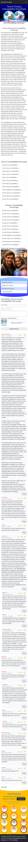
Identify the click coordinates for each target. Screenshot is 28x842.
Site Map (15, 840)
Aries (4, 808)
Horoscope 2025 (6, 291)
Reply (24, 494)
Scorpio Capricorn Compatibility (11, 238)
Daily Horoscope (6, 282)
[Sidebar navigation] (26, 2)
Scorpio (14, 822)
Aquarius (14, 828)
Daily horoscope (14, 794)
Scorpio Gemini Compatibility (10, 217)
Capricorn (4, 828)
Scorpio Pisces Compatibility (10, 244)
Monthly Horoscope (7, 288)
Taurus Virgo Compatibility (9, 180)
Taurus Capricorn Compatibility (11, 193)
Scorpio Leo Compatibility (9, 223)
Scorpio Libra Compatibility (9, 229)
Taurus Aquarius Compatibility (10, 196)
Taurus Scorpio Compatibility (10, 186)
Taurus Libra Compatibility (9, 183)
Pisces (24, 828)
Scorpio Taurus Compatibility (10, 213)
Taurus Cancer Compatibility (10, 174)
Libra (4, 822)
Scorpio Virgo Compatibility (10, 226)
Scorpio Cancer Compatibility (10, 220)
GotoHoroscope (6, 2)
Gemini (24, 808)
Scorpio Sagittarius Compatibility (11, 235)
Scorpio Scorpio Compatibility (10, 232)
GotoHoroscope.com (20, 838)
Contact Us (4, 840)
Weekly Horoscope (7, 285)
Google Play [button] (21, 799)
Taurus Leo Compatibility (9, 177)
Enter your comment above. (9, 318)
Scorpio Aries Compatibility (9, 210)
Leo (14, 815)
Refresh (4, 325)
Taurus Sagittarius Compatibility (11, 190)
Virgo (24, 815)
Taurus (14, 808)
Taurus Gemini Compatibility (10, 171)
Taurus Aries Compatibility (9, 165)
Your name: (4, 305)
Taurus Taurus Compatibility (10, 168)
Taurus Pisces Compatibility (10, 199)
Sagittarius (24, 822)
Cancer (4, 815)
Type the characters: (17, 323)
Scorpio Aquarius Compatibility (11, 241)
